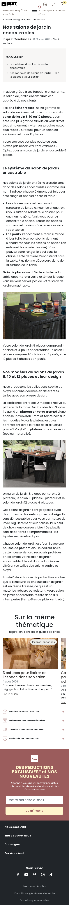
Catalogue (12, 844)
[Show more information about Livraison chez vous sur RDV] (63, 730)
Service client (14, 853)
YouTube (26, 874)
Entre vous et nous (18, 835)
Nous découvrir (15, 827)
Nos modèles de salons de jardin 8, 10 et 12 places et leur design (35, 75)
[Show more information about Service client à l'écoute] (63, 712)
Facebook (18, 874)
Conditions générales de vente (34, 893)
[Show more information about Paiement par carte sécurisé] (63, 721)
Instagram (42, 874)
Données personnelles (34, 900)
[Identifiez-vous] (54, 4)
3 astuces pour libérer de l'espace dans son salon (25, 675)
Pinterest (34, 874)
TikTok (51, 874)
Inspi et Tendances (17, 39)
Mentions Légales (34, 886)
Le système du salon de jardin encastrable (29, 66)
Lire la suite (10, 694)
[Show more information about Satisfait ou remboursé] (63, 739)
